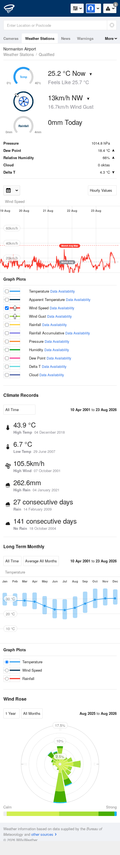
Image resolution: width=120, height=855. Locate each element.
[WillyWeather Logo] (12, 8)
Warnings (85, 38)
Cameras (10, 38)
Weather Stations (39, 38)
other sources (42, 834)
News (65, 38)
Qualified (46, 54)
